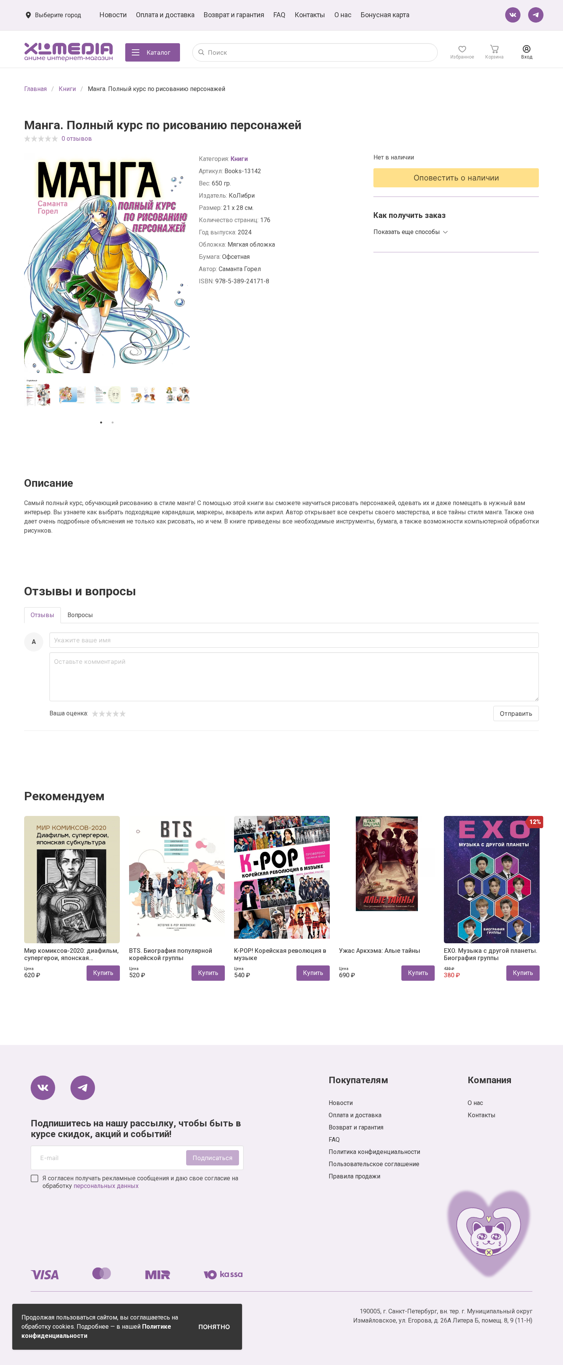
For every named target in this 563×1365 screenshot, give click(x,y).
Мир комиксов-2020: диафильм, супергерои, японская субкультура (71, 954)
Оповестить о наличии (456, 177)
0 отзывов (77, 138)
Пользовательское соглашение (374, 1164)
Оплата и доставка (165, 15)
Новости (113, 15)
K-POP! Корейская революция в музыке (280, 954)
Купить (103, 973)
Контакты (310, 15)
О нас (343, 15)
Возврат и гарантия (234, 15)
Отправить (516, 713)
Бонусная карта (385, 15)
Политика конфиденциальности (374, 1151)
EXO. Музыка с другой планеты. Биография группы (490, 954)
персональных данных (106, 1186)
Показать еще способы (406, 232)
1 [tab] (101, 422)
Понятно (214, 1327)
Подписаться (212, 1158)
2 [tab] (112, 422)
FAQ (279, 15)
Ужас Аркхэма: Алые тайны (379, 950)
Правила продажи (354, 1176)
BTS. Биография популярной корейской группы (170, 954)
